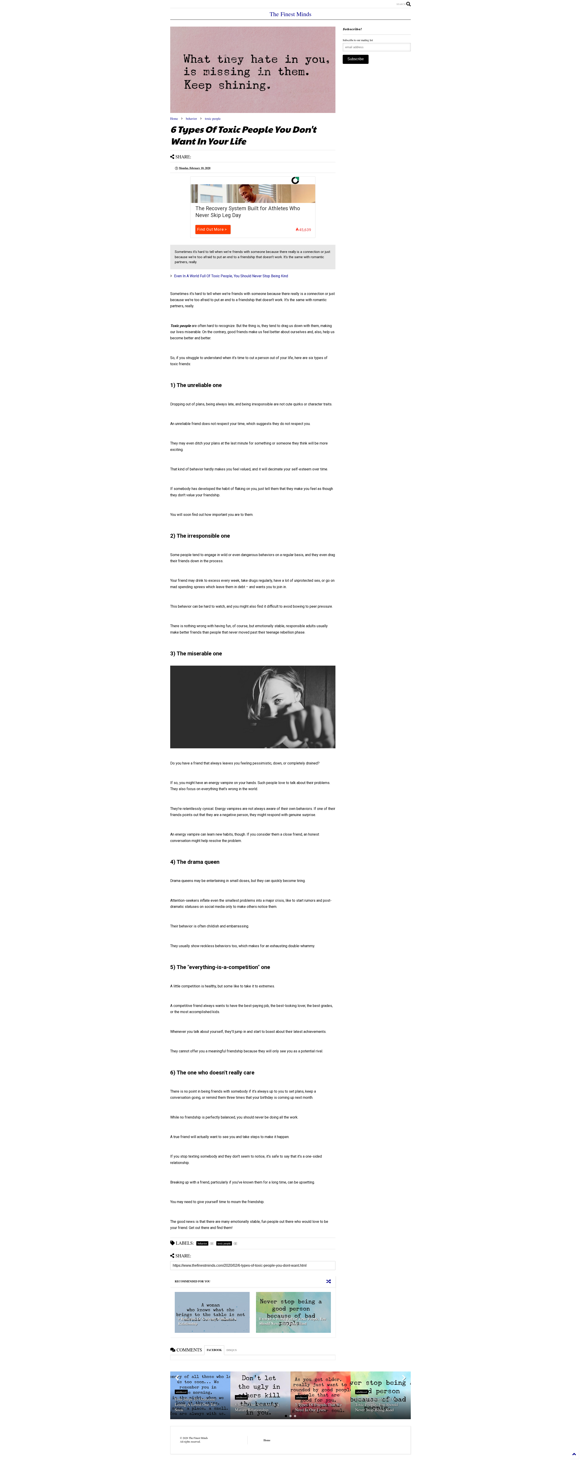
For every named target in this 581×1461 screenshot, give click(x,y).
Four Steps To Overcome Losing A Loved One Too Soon (196, 1404)
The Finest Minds (290, 14)
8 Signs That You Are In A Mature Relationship (257, 1407)
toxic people (213, 118)
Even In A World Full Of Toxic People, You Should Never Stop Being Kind (231, 276)
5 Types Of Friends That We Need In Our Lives (318, 1407)
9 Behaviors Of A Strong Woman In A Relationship (207, 1321)
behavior (191, 118)
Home (174, 118)
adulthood (181, 1392)
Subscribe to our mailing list (358, 40)
